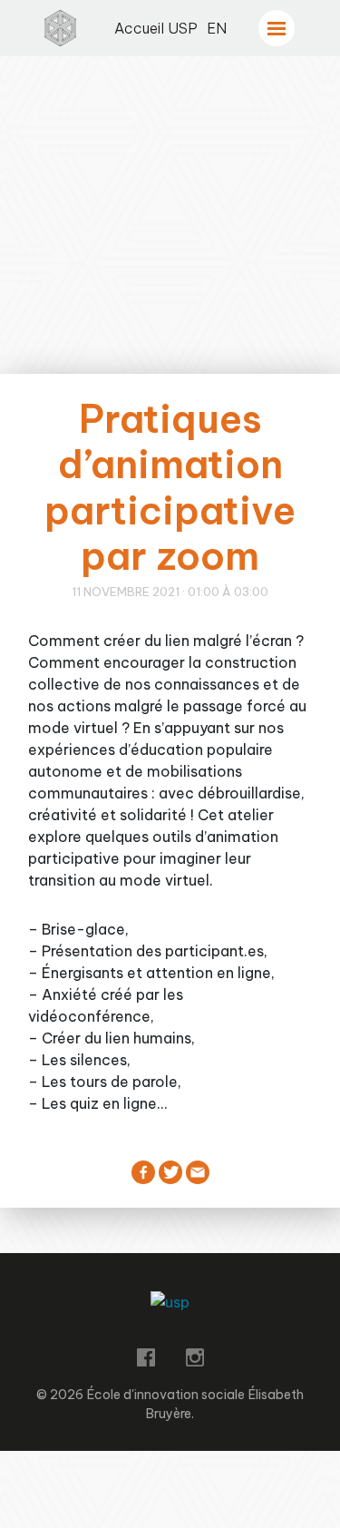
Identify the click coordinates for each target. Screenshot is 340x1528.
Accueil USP (156, 28)
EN (217, 28)
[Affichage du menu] (276, 28)
